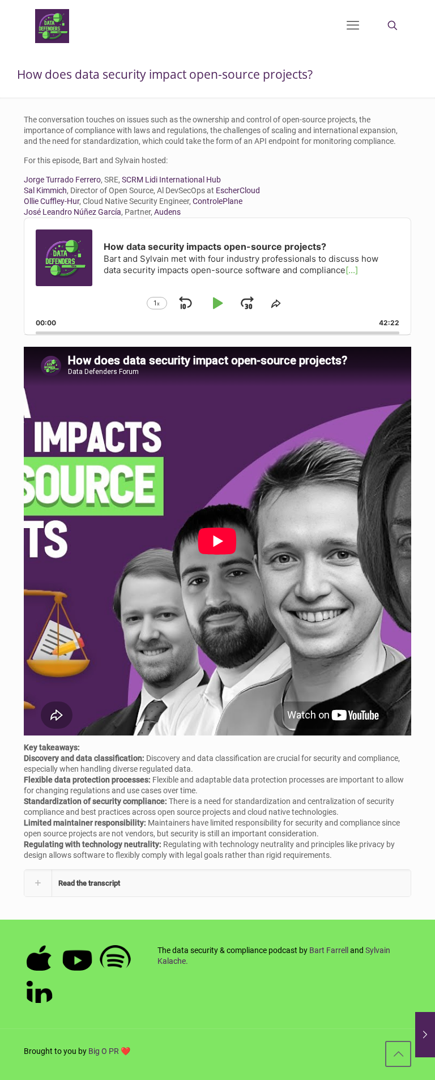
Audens (167, 211)
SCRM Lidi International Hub (171, 179)
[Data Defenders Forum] (52, 25)
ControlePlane (217, 201)
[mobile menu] (352, 25)
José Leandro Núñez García (72, 211)
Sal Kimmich (45, 190)
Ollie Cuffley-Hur (51, 201)
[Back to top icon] (398, 1054)
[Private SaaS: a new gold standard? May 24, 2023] (425, 1034)
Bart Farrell (328, 950)
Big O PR (103, 1051)
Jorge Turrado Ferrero (62, 179)
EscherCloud (238, 190)
